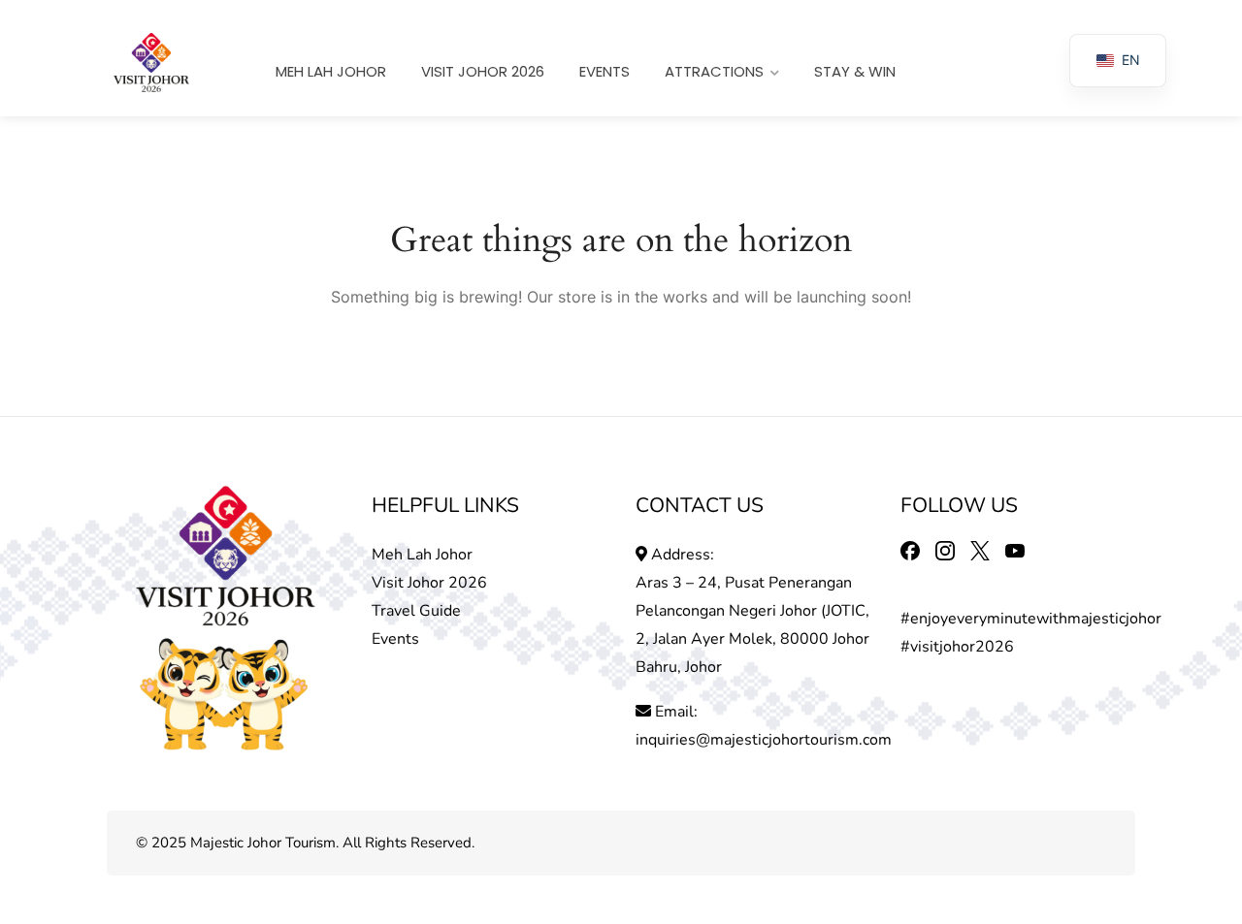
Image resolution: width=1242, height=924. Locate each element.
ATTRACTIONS (714, 71)
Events (395, 639)
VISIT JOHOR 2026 (482, 71)
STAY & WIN (855, 71)
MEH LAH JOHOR (331, 71)
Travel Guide (416, 610)
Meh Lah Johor (424, 554)
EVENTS (604, 71)
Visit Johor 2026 (429, 582)
